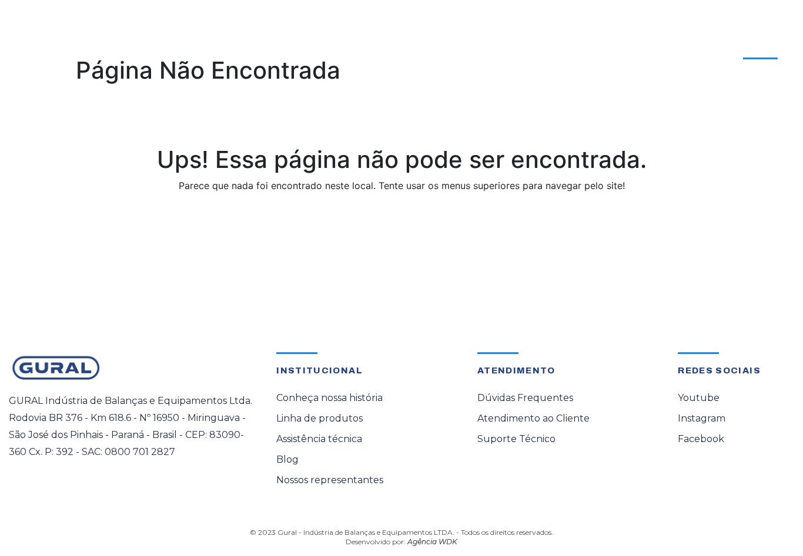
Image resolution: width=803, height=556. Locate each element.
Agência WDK (432, 541)
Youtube (699, 397)
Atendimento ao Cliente (719, 41)
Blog (287, 459)
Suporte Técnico (516, 438)
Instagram (701, 418)
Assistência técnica (319, 438)
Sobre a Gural (494, 49)
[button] (155, 48)
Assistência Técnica (270, 49)
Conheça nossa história (329, 397)
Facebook (701, 438)
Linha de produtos (319, 418)
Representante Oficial (391, 49)
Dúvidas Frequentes (525, 397)
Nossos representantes (329, 480)
